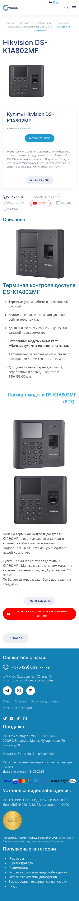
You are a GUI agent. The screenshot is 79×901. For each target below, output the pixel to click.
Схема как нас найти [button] (40, 680)
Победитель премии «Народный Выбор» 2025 (30, 837)
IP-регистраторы (21, 863)
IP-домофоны (18, 868)
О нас (7, 701)
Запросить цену (40, 138)
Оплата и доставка (44, 701)
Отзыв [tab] (66, 202)
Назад (17, 638)
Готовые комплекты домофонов (33, 877)
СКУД (12, 886)
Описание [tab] (15, 196)
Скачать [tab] (14, 209)
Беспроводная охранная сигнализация (38, 881)
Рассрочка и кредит (17, 708)
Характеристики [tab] (47, 196)
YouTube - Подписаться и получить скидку (42, 613)
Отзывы (21, 701)
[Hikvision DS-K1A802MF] (26, 80)
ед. (56, 2)
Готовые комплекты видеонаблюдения (38, 872)
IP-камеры (16, 858)
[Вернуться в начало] (10, 7)
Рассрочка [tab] (15, 202)
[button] (66, 8)
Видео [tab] (43, 203)
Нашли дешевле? (39, 601)
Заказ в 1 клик (40, 180)
